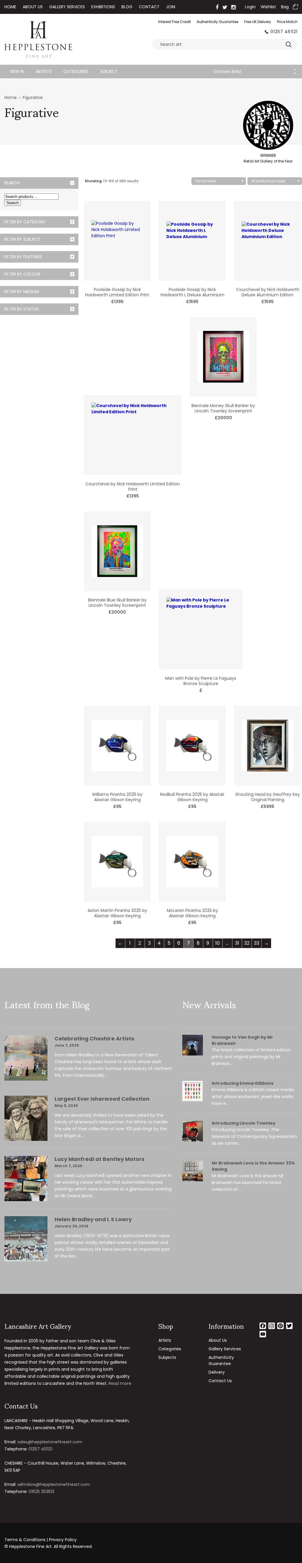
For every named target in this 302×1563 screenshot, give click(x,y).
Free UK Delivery (257, 21)
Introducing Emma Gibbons (242, 1083)
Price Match (287, 21)
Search (12, 203)
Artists (44, 71)
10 (217, 943)
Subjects (167, 1357)
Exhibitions (103, 7)
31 (237, 943)
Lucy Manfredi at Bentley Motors (100, 1159)
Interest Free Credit (174, 21)
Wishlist (268, 7)
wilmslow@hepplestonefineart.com (53, 1484)
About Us (33, 7)
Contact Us (220, 1381)
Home (10, 7)
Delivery (217, 1372)
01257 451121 (284, 32)
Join (170, 7)
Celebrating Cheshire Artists (94, 1038)
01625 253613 (41, 1491)
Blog (127, 7)
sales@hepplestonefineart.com (49, 1442)
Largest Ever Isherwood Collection (102, 1098)
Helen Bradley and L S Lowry (93, 1219)
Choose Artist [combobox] (228, 71)
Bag (285, 7)
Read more (120, 1383)
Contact (149, 7)
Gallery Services (67, 7)
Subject (109, 71)
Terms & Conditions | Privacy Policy (40, 1540)
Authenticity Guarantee (217, 21)
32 (247, 943)
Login (250, 7)
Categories (75, 71)
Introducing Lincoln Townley (243, 1123)
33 (256, 943)
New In (17, 71)
